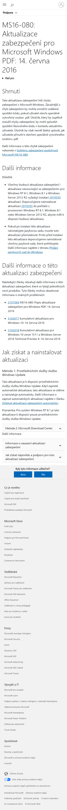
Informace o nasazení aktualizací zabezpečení (25, 445)
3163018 (13, 330)
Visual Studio (10, 729)
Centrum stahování (12, 532)
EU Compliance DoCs (13, 804)
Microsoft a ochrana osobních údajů (19, 757)
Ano (23, 474)
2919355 (55, 197)
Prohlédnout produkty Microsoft (18, 510)
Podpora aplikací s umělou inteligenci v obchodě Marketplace (30, 701)
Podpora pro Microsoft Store (16, 537)
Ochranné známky (31, 798)
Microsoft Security (12, 639)
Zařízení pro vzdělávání (14, 582)
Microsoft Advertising (13, 662)
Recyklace (8, 555)
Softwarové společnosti (14, 724)
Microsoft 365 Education (14, 594)
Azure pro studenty (12, 617)
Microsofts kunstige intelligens (17, 633)
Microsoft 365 (10, 504)
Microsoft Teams (11, 673)
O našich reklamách (49, 798)
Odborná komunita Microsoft (16, 707)
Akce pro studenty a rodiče (15, 611)
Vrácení (7, 543)
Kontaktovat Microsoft (13, 792)
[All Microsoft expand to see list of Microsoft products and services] (4, 5)
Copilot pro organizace (14, 492)
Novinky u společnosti (13, 752)
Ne (43, 474)
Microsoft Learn (11, 695)
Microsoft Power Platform (15, 718)
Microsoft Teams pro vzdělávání (18, 588)
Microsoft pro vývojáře (14, 689)
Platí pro (9, 78)
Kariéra (7, 746)
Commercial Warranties (14, 560)
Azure (6, 644)
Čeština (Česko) (16, 773)
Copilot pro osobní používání (16, 498)
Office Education (11, 599)
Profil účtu (8, 526)
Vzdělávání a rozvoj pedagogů (17, 605)
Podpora (8, 12)
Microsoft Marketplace (14, 712)
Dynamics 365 (10, 650)
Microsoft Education (13, 577)
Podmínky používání (12, 798)
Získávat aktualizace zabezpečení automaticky (30, 403)
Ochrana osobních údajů (36, 792)
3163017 (13, 318)
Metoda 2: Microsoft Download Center (29, 428)
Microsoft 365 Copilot (13, 667)
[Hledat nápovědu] (12, 4)
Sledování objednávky (13, 549)
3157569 (13, 302)
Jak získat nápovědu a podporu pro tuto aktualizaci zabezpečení (29, 457)
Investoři (8, 763)
